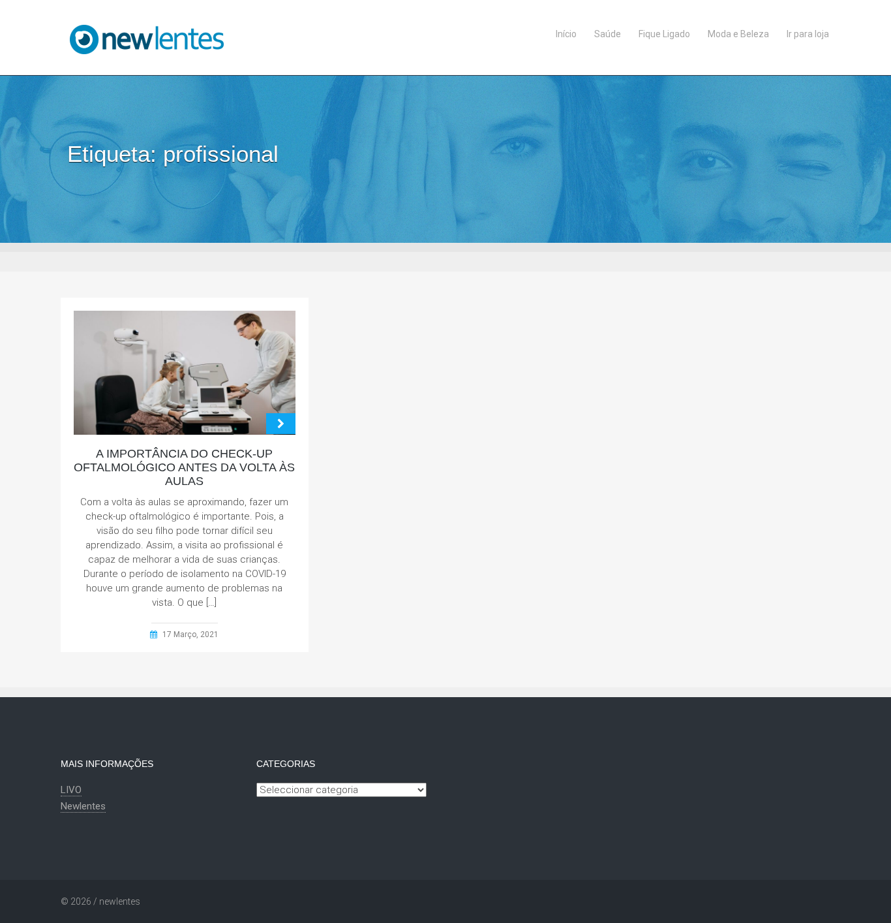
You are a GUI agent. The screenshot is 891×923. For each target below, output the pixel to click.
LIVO (71, 790)
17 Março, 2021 (190, 634)
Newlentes (83, 806)
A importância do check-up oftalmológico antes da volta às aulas (184, 467)
